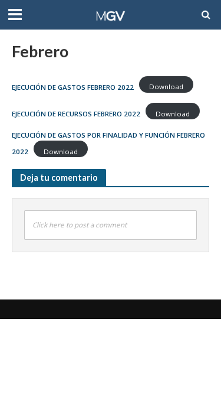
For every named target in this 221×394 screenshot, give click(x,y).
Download (166, 86)
